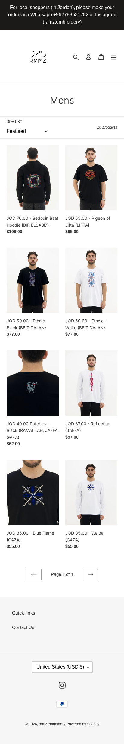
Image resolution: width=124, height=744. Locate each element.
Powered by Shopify (83, 724)
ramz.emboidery (52, 724)
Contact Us (23, 627)
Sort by (14, 122)
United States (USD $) (60, 666)
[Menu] (113, 56)
